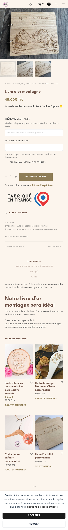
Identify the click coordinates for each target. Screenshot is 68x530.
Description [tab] (34, 262)
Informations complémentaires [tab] (34, 267)
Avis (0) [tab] (34, 272)
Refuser (34, 524)
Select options (44, 467)
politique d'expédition (41, 185)
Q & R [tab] (34, 277)
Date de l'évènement (17, 141)
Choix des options (46, 399)
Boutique (19, 84)
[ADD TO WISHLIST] (31, 382)
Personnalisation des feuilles (28, 162)
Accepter (34, 515)
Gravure (20, 229)
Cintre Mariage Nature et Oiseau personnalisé (45, 386)
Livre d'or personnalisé (47, 84)
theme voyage (50, 229)
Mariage (30, 84)
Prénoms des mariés (24, 119)
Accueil (8, 84)
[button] (31, 4)
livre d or (29, 229)
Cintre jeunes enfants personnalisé (12, 457)
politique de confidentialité (42, 507)
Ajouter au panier (15, 405)
